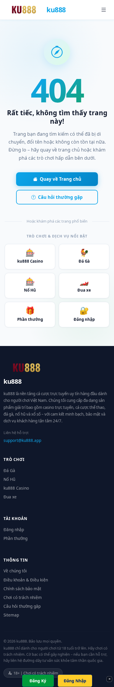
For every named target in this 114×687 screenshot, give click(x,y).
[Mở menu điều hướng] (103, 9)
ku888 (56, 9)
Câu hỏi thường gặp (60, 197)
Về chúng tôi (15, 571)
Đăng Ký (38, 680)
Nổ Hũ (30, 284)
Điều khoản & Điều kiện (26, 580)
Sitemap (11, 615)
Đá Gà (84, 255)
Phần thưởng (30, 313)
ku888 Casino (30, 255)
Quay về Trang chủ (60, 179)
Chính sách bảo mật (22, 588)
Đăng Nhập (75, 680)
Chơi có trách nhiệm (23, 597)
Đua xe (84, 284)
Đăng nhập (84, 313)
